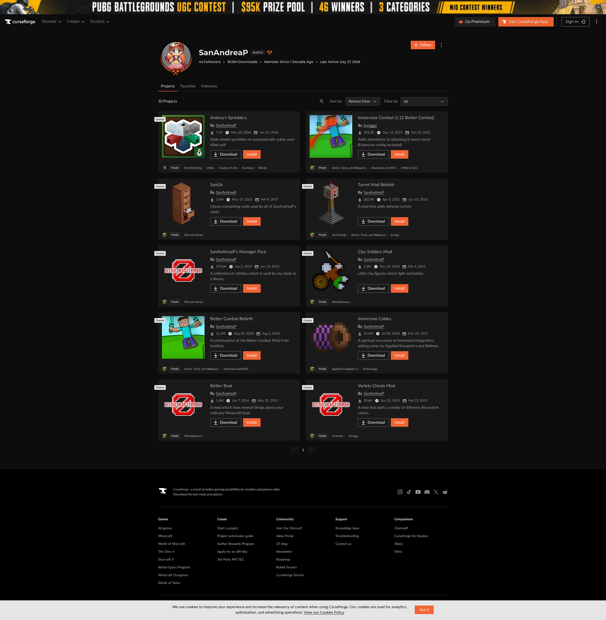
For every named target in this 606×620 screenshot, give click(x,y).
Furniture (248, 167)
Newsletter (284, 551)
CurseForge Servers (290, 575)
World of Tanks (169, 583)
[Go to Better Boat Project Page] (229, 410)
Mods (175, 168)
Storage (353, 436)
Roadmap (283, 559)
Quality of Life (228, 167)
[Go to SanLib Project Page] (229, 209)
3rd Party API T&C (230, 559)
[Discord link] (427, 492)
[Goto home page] (20, 21)
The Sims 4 (166, 551)
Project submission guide (235, 536)
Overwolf (401, 528)
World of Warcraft (171, 544)
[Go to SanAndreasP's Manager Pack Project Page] (229, 276)
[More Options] (441, 45)
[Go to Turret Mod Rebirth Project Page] (377, 209)
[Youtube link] (418, 492)
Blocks (262, 167)
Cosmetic (337, 436)
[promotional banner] (303, 7)
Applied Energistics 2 (345, 369)
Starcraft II (166, 559)
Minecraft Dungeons (173, 575)
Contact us (343, 544)
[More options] (596, 22)
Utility (210, 167)
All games (165, 528)
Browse (49, 21)
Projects (168, 86)
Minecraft (165, 536)
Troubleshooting (347, 536)
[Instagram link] (400, 492)
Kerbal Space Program (174, 567)
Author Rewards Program (235, 544)
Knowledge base (347, 528)
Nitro (398, 551)
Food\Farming (193, 167)
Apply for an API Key (232, 551)
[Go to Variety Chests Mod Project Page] (377, 410)
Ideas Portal (284, 536)
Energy (395, 235)
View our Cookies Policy (324, 612)
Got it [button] (424, 610)
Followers (209, 86)
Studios (97, 21)
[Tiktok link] (409, 492)
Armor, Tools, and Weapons (349, 167)
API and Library (193, 235)
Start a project (227, 528)
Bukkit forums (286, 567)
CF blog (281, 544)
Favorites (188, 86)
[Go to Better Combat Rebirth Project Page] (229, 343)
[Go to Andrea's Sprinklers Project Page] (229, 142)
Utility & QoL (409, 167)
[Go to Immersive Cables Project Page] (377, 343)
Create (73, 21)
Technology (339, 235)
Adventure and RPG (383, 167)
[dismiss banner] (598, 7)
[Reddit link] (445, 492)
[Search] (321, 101)
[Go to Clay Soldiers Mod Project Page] (377, 276)
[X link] (436, 492)
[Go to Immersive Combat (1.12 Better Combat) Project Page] (377, 142)
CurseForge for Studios (411, 536)
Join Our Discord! (289, 528)
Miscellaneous (341, 302)
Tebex (398, 544)
